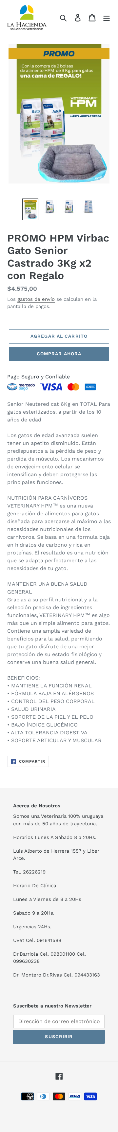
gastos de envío (36, 299)
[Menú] (106, 17)
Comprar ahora (59, 353)
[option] (30, 209)
